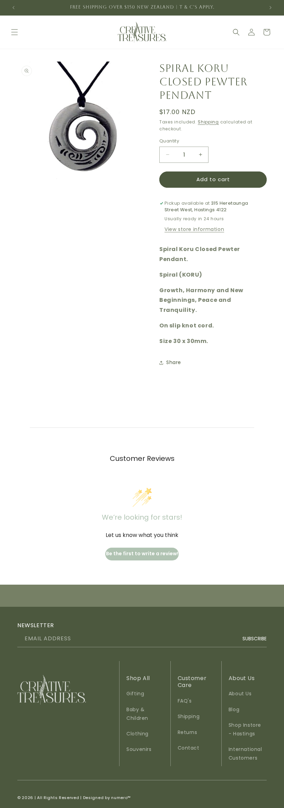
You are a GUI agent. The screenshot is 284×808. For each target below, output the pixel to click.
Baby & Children (137, 714)
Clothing (137, 733)
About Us (240, 693)
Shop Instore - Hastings (245, 729)
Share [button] (173, 362)
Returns (187, 732)
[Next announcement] (270, 7)
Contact (188, 747)
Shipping (208, 122)
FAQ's (185, 700)
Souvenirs (138, 749)
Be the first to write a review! (142, 553)
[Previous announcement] (13, 7)
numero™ (121, 797)
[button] (14, 32)
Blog (234, 709)
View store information (194, 229)
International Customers (245, 753)
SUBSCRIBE (254, 638)
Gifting (135, 693)
